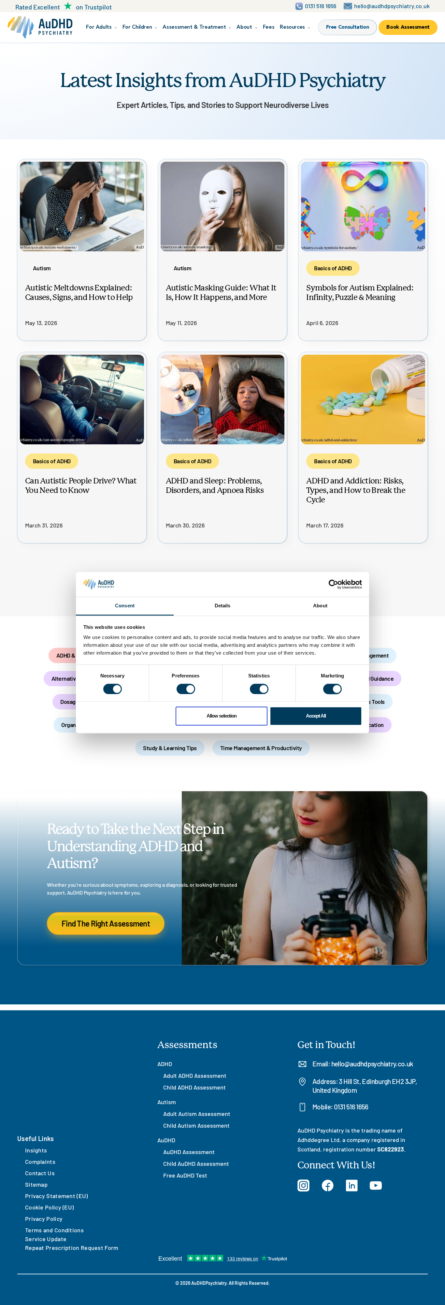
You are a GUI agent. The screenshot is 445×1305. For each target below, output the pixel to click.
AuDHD (166, 1140)
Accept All (316, 716)
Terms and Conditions (54, 1230)
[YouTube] (376, 1185)
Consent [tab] (125, 606)
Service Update (45, 1238)
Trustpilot (98, 7)
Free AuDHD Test (185, 1175)
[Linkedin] (352, 1185)
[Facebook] (328, 1185)
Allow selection (222, 716)
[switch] (186, 689)
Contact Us (40, 1173)
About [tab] (320, 606)
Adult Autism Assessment (196, 1113)
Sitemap (36, 1184)
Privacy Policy (44, 1218)
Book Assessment (408, 27)
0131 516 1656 (351, 1107)
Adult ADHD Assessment (194, 1075)
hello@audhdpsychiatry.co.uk (372, 1064)
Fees (269, 27)
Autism (166, 1101)
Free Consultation (347, 27)
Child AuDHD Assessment (196, 1163)
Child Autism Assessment (196, 1125)
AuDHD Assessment (189, 1151)
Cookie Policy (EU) (49, 1207)
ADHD (164, 1063)
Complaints (40, 1161)
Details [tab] (223, 606)
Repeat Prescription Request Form (72, 1247)
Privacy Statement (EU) (56, 1195)
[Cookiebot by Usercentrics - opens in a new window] (333, 584)
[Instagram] (303, 1185)
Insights (36, 1150)
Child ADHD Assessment (194, 1087)
